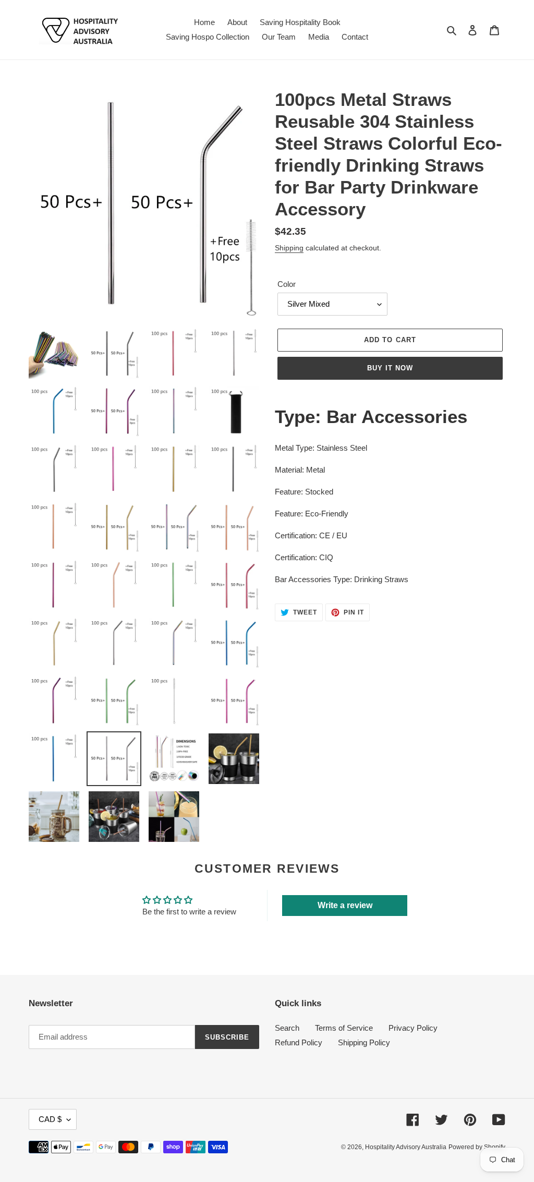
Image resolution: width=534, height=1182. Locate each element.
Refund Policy (298, 1042)
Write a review (345, 905)
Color (286, 284)
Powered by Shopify (476, 1147)
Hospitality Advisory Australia (405, 1147)
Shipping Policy (364, 1042)
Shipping (289, 248)
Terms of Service (344, 1027)
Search (287, 1027)
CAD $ (50, 1119)
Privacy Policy (413, 1027)
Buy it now (390, 368)
